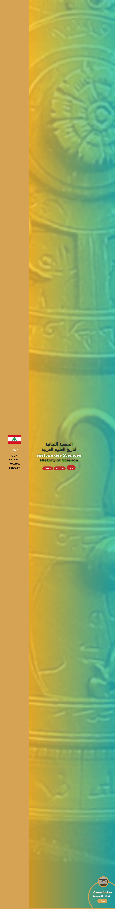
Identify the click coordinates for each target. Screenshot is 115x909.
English (14, 460)
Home (14, 450)
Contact (14, 468)
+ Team (102, 901)
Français (60, 468)
